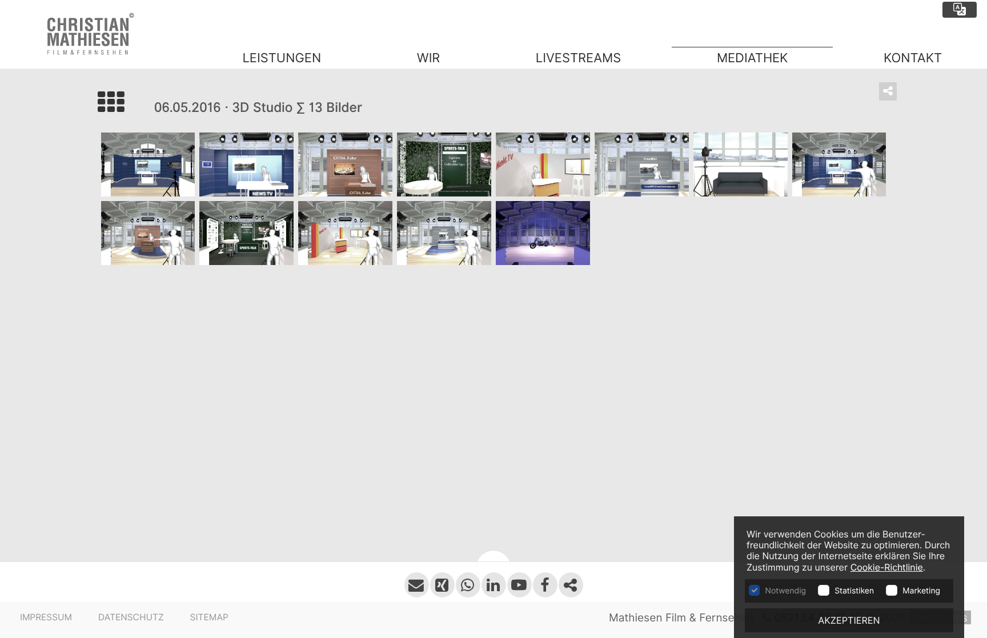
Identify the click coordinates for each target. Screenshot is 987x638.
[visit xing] (442, 584)
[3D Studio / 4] (444, 164)
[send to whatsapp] (468, 584)
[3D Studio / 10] (246, 233)
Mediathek (752, 58)
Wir (428, 58)
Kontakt (913, 58)
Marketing (921, 591)
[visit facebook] (545, 584)
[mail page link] (416, 584)
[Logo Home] (99, 34)
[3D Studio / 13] (543, 233)
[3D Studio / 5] (543, 164)
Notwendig (785, 591)
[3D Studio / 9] (148, 233)
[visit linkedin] (494, 584)
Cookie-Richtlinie (886, 567)
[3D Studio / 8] (839, 164)
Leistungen (281, 58)
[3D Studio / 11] (345, 233)
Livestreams (578, 58)
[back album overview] (126, 107)
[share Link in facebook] (571, 584)
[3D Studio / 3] (345, 164)
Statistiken (854, 591)
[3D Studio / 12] (444, 233)
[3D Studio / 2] (246, 164)
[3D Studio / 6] (642, 164)
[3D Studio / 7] (740, 164)
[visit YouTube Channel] (519, 584)
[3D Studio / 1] (148, 164)
